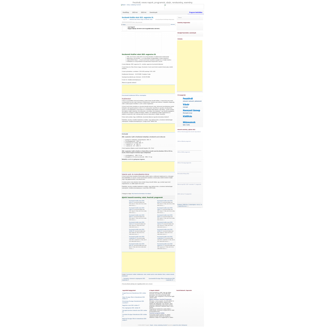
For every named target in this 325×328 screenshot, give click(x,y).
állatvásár (132, 19)
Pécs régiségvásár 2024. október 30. (131, 308)
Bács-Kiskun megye (139, 19)
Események (153, 12)
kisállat (134, 274)
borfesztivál (191, 101)
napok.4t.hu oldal (177, 325)
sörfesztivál (185, 101)
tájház (184, 125)
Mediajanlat (184, 325)
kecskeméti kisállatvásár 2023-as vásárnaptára (134, 95)
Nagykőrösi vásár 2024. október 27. (131, 305)
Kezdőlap (126, 12)
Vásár (151, 19)
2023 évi (135, 12)
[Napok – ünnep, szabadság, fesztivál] (131, 4)
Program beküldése (195, 12)
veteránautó (125, 276)
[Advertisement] (149, 89)
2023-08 (173, 24)
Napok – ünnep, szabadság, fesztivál (158, 325)
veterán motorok (170, 274)
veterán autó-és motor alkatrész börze (156, 274)
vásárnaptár (185, 107)
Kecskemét (146, 19)
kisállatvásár (140, 274)
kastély (188, 125)
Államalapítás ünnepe (187, 113)
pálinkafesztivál (198, 101)
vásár (145, 274)
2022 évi (143, 12)
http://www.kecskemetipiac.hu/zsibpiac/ (141, 193)
